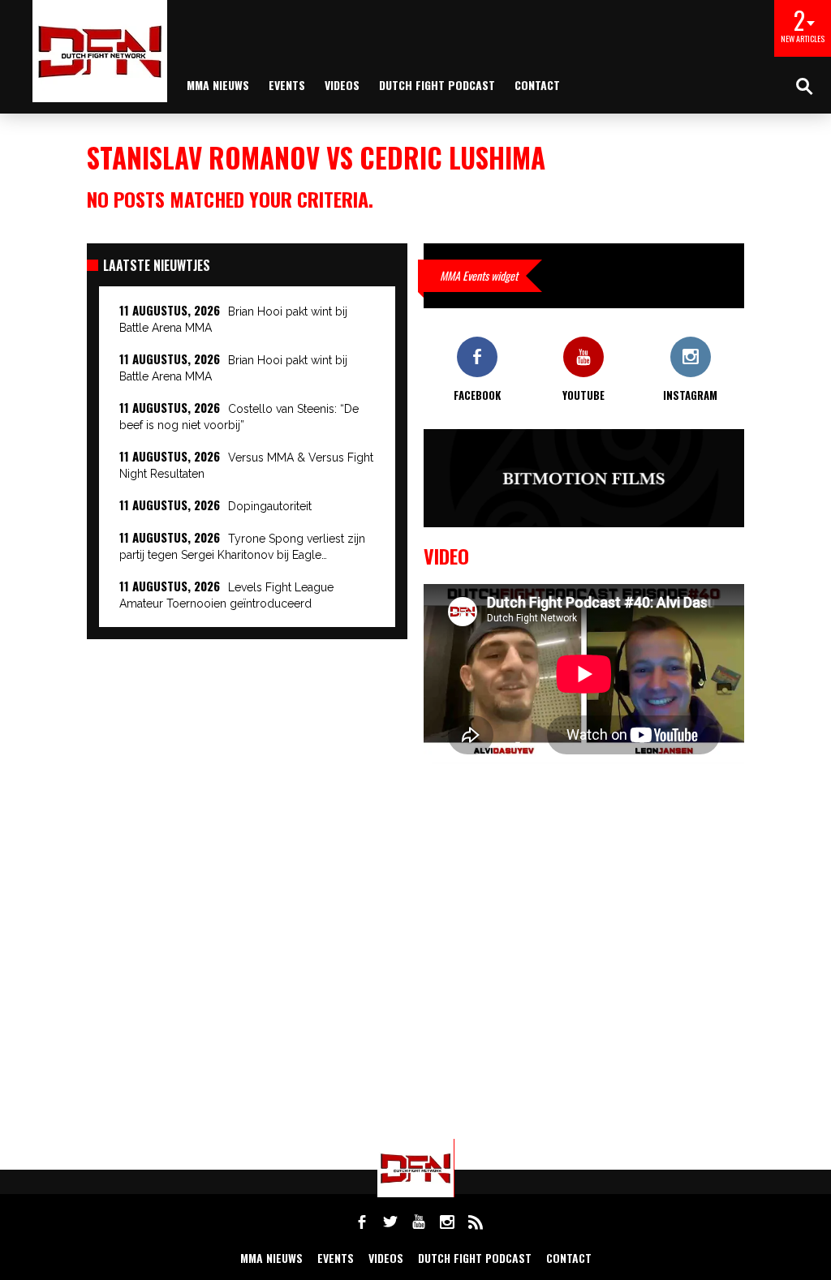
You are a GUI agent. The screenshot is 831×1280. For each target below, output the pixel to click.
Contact (537, 84)
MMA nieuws (218, 84)
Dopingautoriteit (270, 506)
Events (287, 84)
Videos (342, 84)
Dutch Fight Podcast (437, 84)
